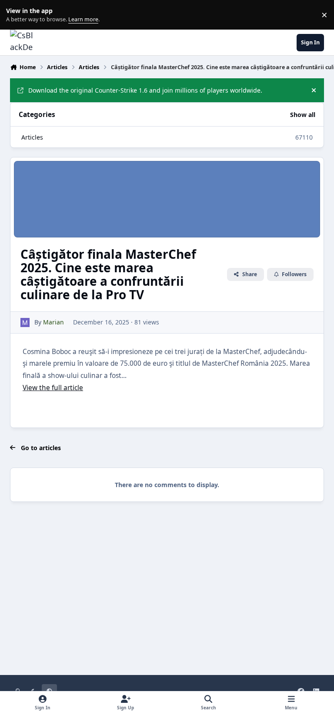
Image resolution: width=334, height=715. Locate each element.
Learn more (16, 15)
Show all (302, 114)
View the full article (53, 387)
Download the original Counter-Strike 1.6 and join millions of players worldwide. (145, 90)
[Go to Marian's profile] (25, 322)
